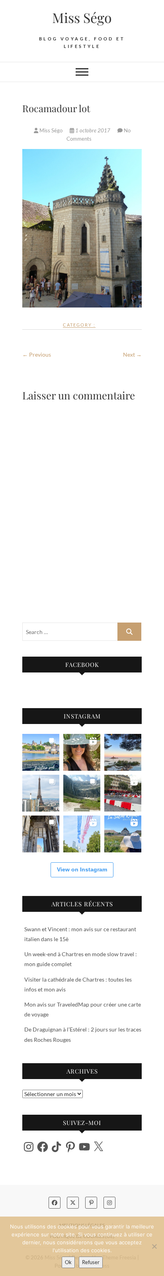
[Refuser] (154, 1246)
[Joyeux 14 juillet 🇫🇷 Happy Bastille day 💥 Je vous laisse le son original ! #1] (81, 834)
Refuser (91, 1262)
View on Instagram (82, 869)
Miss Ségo (82, 17)
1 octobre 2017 (92, 130)
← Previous (36, 354)
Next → (132, 354)
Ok (68, 1262)
